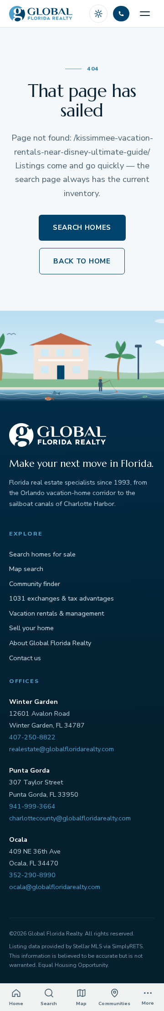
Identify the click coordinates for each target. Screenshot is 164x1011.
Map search (26, 568)
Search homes (82, 227)
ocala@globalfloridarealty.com (54, 886)
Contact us (25, 657)
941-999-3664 (32, 806)
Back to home (81, 261)
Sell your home (31, 627)
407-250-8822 (32, 737)
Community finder (34, 583)
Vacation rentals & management (56, 613)
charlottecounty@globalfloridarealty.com (70, 818)
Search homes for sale (42, 554)
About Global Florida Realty (50, 642)
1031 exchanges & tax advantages (61, 598)
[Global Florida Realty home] (40, 13)
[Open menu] (145, 14)
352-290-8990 (32, 875)
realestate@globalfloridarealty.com (61, 748)
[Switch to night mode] (98, 14)
